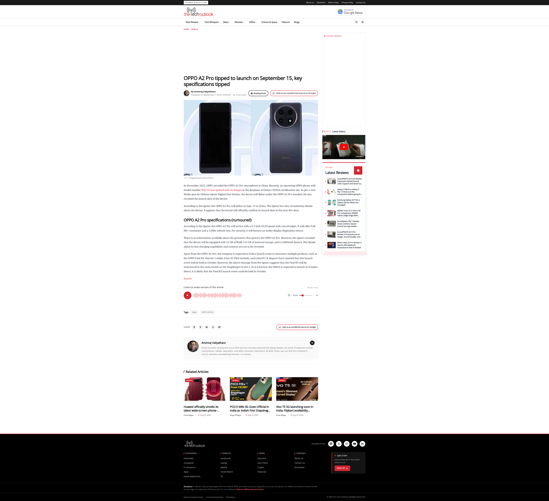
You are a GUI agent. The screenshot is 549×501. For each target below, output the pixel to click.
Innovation (189, 463)
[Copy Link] (219, 327)
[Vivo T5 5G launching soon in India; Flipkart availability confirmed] (297, 389)
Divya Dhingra (235, 415)
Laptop (224, 463)
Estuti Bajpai (189, 415)
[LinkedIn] (206, 327)
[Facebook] (194, 327)
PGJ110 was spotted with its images (221, 190)
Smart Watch (227, 471)
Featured (262, 471)
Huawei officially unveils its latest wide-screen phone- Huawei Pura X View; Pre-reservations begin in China (201, 408)
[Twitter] (339, 444)
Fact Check (263, 463)
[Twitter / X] (200, 327)
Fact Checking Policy (214, 497)
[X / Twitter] (312, 343)
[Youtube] (354, 444)
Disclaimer (321, 2)
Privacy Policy (347, 2)
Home (186, 29)
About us (310, 2)
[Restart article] (289, 295)
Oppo (194, 312)
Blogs (297, 22)
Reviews (239, 22)
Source (188, 278)
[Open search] (356, 22)
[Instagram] (347, 444)
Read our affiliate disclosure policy (250, 489)
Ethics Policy (333, 2)
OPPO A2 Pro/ (207, 312)
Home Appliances (192, 476)
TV (222, 476)
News (225, 22)
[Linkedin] (362, 444)
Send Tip (341, 468)
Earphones (226, 458)
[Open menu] (362, 22)
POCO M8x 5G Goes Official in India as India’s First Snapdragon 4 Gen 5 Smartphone (250, 408)
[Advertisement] (251, 52)
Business (262, 458)
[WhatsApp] (213, 327)
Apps (186, 471)
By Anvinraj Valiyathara (203, 91)
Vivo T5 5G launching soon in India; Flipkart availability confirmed (294, 408)
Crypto (261, 467)
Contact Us (360, 2)
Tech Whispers (211, 22)
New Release (192, 22)
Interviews (189, 458)
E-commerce (190, 467)
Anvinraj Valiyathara (214, 342)
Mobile (194, 29)
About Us (299, 458)
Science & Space (269, 22)
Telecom (286, 22)
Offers (252, 22)
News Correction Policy (193, 497)
